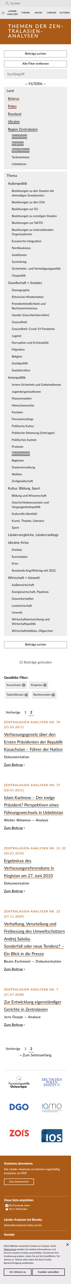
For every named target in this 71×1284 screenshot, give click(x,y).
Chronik (51, 13)
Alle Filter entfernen (35, 63)
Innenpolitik (17, 377)
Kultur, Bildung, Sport (24, 488)
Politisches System (24, 439)
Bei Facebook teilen (19, 1205)
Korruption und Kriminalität (30, 342)
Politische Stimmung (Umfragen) (33, 432)
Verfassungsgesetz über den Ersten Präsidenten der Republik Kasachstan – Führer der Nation (33, 742)
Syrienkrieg (19, 261)
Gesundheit (19, 322)
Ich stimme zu (17, 1272)
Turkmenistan (21, 157)
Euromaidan (20, 556)
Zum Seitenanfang (37, 1055)
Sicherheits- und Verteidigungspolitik (36, 268)
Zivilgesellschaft (22, 481)
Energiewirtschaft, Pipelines (30, 592)
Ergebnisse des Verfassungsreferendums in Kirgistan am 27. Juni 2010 (29, 868)
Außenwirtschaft (23, 585)
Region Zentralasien (23, 129)
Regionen (18, 460)
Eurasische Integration (26, 241)
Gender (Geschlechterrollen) (30, 315)
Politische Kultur (23, 426)
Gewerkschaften (23, 598)
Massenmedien (22, 398)
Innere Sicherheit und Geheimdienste (36, 384)
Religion (17, 356)
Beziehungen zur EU (25, 209)
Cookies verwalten (48, 1272)
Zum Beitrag (13, 765)
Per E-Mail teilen (18, 1209)
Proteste (17, 446)
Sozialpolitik (20, 363)
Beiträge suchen (35, 53)
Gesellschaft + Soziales (25, 283)
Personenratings (22, 419)
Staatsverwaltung (23, 467)
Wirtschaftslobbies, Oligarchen (32, 630)
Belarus (13, 98)
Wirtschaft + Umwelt (24, 578)
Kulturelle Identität (24, 513)
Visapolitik (19, 275)
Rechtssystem (21, 453)
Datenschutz (10, 1249)
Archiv (38, 13)
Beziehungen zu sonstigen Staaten (34, 216)
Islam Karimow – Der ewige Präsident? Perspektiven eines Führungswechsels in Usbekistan (33, 805)
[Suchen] (7, 3)
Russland (14, 114)
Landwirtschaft (22, 605)
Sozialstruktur (21, 370)
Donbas (17, 549)
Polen (12, 106)
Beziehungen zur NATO (27, 222)
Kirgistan (18, 143)
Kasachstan (19, 136)
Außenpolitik (17, 183)
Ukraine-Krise (18, 542)
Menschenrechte (23, 405)
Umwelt (17, 612)
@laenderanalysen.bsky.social (23, 1225)
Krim (15, 563)
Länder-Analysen (12, 12)
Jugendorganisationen (26, 391)
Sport (15, 527)
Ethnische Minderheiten (28, 297)
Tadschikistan (21, 150)
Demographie (21, 290)
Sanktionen (19, 255)
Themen (25, 13)
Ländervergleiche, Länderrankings (33, 535)
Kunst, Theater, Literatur (28, 520)
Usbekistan (19, 164)
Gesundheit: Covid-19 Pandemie (33, 329)
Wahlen (17, 474)
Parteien (17, 412)
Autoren (64, 13)
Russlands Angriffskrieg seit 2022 (34, 570)
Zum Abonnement (19, 1182)
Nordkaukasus (21, 248)
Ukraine (14, 121)
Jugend (16, 335)
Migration (18, 349)
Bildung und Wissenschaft (29, 495)
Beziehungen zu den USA (28, 202)
